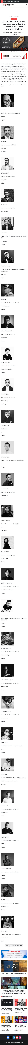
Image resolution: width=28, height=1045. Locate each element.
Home (11, 16)
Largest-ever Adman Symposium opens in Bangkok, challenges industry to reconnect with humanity (6, 1026)
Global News (16, 16)
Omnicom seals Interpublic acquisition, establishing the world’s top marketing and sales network (7, 1009)
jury (7, 945)
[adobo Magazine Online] (8, 5)
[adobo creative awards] (14, 55)
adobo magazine (8, 32)
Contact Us (6, 1042)
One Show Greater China (16, 945)
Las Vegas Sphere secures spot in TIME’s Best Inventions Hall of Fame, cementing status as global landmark (21, 1026)
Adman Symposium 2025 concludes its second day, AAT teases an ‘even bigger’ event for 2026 (21, 1008)
